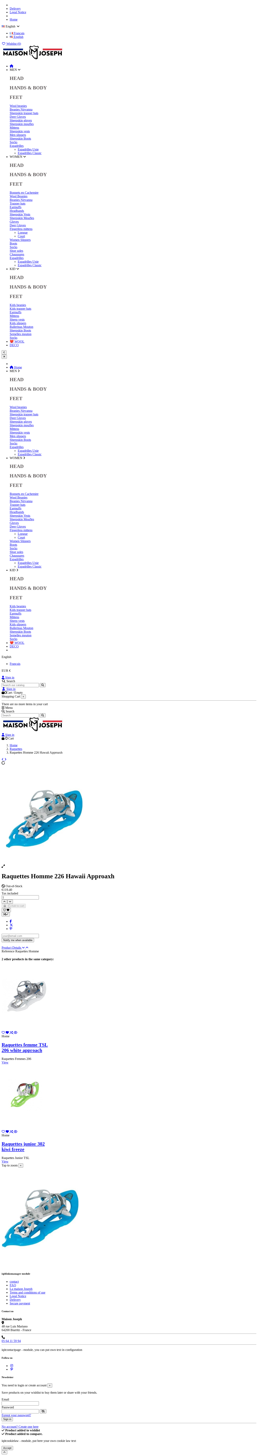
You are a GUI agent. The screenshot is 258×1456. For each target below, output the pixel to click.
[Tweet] (11, 925)
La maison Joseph (21, 1289)
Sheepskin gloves (21, 120)
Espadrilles (17, 145)
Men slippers (18, 135)
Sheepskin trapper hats (24, 113)
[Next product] (5, 759)
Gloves (14, 221)
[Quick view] (15, 1032)
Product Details (12, 947)
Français (18, 33)
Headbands (17, 210)
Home (14, 19)
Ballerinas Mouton (21, 326)
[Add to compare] (6, 914)
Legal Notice (18, 12)
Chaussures (17, 254)
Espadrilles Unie (28, 149)
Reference (8, 951)
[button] (15, 69)
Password (8, 1407)
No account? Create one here (20, 1426)
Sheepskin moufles (22, 124)
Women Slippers (20, 240)
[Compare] (12, 1032)
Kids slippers (18, 323)
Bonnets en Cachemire (24, 192)
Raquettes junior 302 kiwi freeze (23, 1146)
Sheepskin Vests (20, 214)
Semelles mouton (20, 334)
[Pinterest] (11, 928)
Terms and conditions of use (27, 1292)
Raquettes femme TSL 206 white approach (25, 1047)
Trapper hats (17, 203)
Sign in (9, 677)
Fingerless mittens (21, 229)
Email (5, 1399)
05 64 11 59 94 (11, 1341)
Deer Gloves (18, 116)
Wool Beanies (18, 196)
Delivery (15, 8)
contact (14, 1281)
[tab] (129, 948)
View (5, 1062)
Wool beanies (18, 106)
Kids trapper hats (20, 308)
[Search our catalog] (43, 685)
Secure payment (20, 1303)
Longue (23, 232)
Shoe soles (16, 250)
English (18, 37)
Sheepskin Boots (20, 138)
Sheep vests (17, 319)
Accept (7, 1448)
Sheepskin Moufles (22, 218)
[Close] (4, 357)
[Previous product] (3, 759)
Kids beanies (18, 305)
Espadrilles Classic (30, 153)
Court (21, 236)
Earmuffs (15, 207)
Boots (13, 243)
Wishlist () (13, 43)
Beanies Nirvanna (21, 109)
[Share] (11, 921)
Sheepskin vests (20, 131)
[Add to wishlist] (6, 910)
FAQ (13, 1285)
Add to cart (17, 905)
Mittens (14, 127)
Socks (13, 142)
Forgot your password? (16, 1415)
